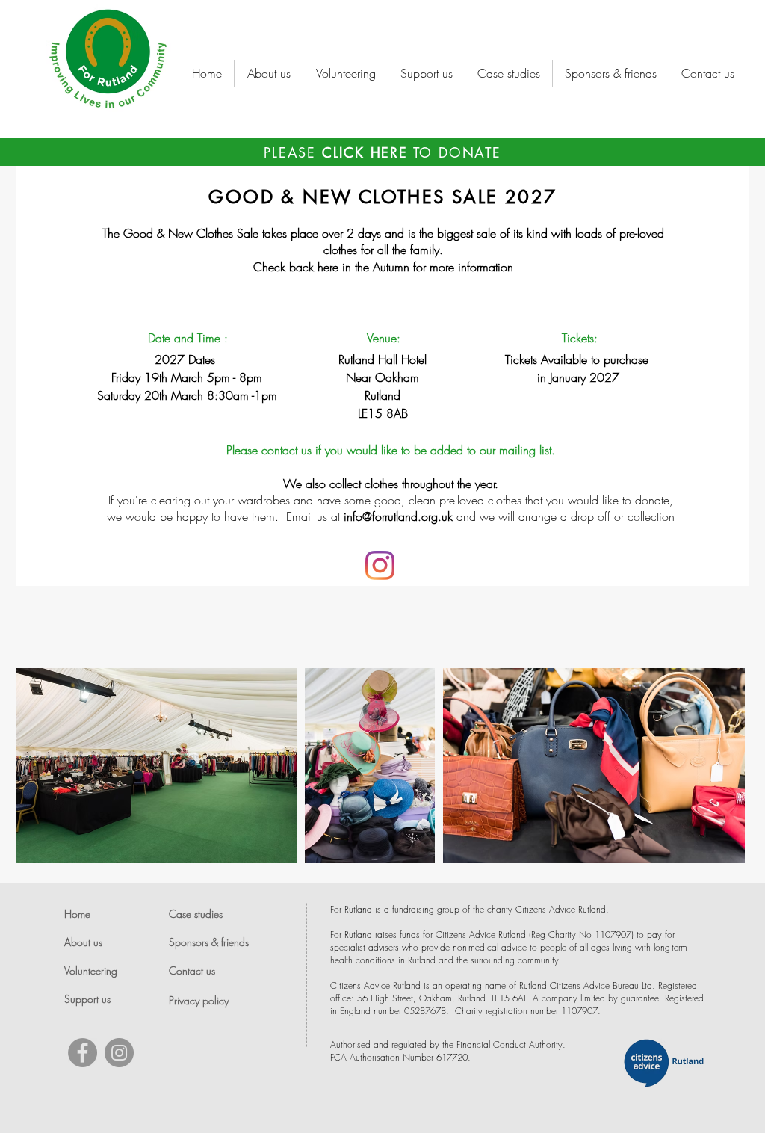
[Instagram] (379, 565)
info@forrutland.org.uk (398, 516)
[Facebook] (82, 1052)
